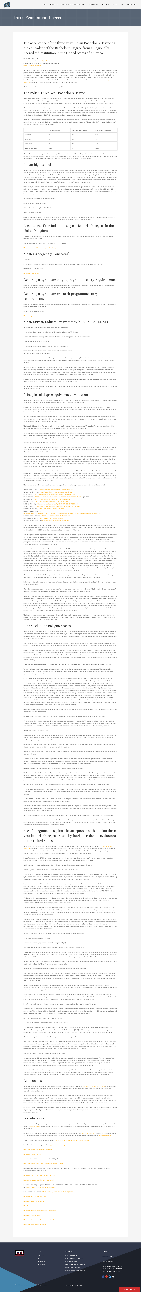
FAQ (122, 4)
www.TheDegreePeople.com (32, 66)
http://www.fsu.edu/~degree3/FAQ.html (52, 509)
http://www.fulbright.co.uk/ (32, 1215)
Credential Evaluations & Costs (73, 4)
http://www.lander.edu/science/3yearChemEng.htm (52, 501)
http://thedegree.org (88, 1133)
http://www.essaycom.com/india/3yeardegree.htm (57, 1192)
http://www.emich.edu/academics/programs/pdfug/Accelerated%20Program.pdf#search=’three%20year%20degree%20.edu (62, 513)
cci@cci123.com (35, 1126)
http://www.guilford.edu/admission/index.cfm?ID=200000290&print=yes (57, 506)
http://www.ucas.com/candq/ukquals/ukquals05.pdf (40, 1210)
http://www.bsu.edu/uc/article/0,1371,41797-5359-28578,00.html (58, 504)
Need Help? (129, 1289)
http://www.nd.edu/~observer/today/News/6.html (56, 492)
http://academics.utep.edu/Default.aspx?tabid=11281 (56, 490)
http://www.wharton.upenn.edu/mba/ (35, 1196)
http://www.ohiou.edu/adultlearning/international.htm (40, 1220)
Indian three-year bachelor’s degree (94, 1086)
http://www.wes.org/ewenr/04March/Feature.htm (40, 1187)
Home (44, 4)
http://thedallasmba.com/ (31, 1206)
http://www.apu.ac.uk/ (30, 316)
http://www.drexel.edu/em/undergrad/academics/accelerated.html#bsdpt (58, 497)
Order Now (131, 4)
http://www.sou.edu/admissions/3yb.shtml (55, 520)
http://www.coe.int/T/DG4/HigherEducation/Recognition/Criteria (43, 1164)
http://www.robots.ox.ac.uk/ (32, 1154)
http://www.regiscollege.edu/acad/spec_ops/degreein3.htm (52, 499)
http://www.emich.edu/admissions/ (34, 1201)
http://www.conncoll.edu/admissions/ (35, 1224)
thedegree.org (28, 61)
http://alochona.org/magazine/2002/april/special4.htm (73, 1140)
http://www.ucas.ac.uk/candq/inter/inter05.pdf (38, 1150)
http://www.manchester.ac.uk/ (33, 273)
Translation (93, 4)
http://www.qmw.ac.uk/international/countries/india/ (40, 248)
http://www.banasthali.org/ (57, 1145)
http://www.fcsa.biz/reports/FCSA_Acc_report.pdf (39, 1175)
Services (52, 4)
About (104, 4)
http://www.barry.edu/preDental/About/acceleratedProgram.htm (55, 494)
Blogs (115, 4)
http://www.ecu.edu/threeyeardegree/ (51, 518)
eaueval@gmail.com (43, 61)
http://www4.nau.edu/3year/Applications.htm (56, 516)
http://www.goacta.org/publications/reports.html (39, 1180)
